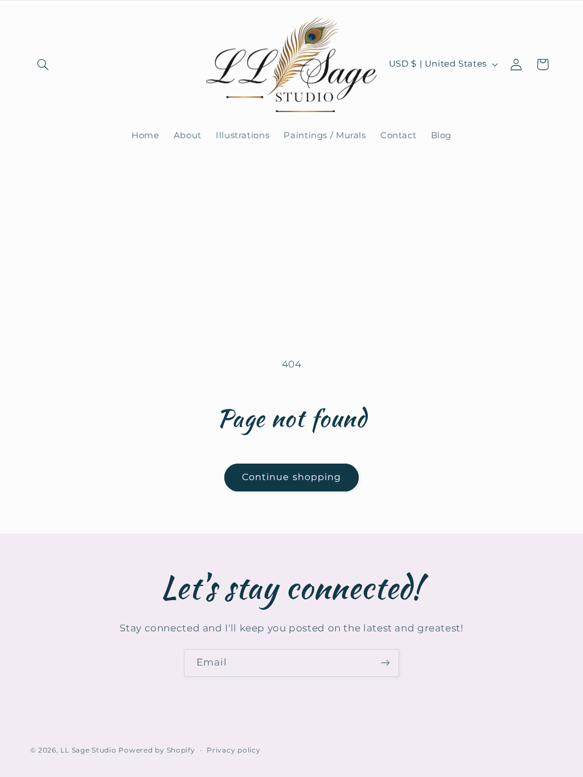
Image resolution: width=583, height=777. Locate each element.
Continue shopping (291, 477)
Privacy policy (233, 750)
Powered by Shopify (156, 750)
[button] (43, 64)
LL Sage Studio (88, 750)
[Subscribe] (385, 663)
